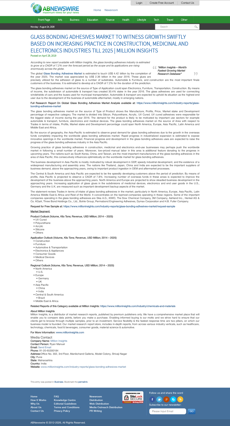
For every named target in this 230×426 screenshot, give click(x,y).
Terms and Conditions (66, 407)
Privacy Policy (62, 411)
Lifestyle (141, 19)
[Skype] (173, 399)
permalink (83, 382)
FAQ (56, 396)
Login (139, 3)
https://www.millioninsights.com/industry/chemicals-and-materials (137, 306)
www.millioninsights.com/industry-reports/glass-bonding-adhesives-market (83, 366)
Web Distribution (99, 404)
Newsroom (111, 10)
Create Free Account (162, 3)
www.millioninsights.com (70, 332)
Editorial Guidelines (65, 404)
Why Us (35, 404)
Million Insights (58, 340)
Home (97, 10)
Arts (60, 19)
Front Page (44, 19)
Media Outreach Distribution (105, 407)
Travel (170, 19)
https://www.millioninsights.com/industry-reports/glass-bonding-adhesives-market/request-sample (119, 206)
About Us (36, 407)
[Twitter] (159, 399)
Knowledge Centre (65, 400)
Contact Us (187, 3)
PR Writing (95, 411)
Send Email (44, 347)
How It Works (38, 400)
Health (125, 19)
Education (92, 19)
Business (74, 19)
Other (184, 19)
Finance (110, 19)
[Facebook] (152, 399)
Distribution (96, 400)
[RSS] (180, 399)
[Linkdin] (166, 399)
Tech (156, 19)
